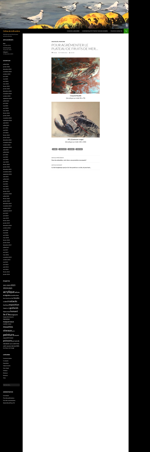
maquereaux (8, 321)
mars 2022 (6, 162)
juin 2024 (5, 103)
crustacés (63, 149)
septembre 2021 (7, 174)
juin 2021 (5, 181)
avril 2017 (5, 252)
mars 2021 (6, 189)
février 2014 (6, 272)
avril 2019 (5, 215)
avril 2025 (5, 81)
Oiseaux (5, 370)
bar (12, 298)
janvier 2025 (6, 88)
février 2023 (6, 135)
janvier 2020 (6, 201)
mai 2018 (5, 233)
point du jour (9, 338)
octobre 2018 (6, 228)
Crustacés (54, 41)
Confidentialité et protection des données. (95, 31)
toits (17, 346)
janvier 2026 (6, 66)
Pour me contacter (116, 31)
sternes (13, 346)
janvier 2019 (6, 223)
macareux (6, 319)
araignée (6, 295)
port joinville (15, 341)
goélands (14, 308)
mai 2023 (5, 130)
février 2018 (6, 240)
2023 (13, 285)
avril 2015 (5, 264)
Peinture (62, 41)
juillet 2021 (6, 179)
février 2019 (6, 220)
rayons (11, 343)
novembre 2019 (7, 206)
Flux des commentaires (9, 400)
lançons (11, 317)
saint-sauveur (7, 346)
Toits (4, 378)
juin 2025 (5, 76)
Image (55, 52)
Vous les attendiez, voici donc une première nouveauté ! (69, 159)
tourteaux (5, 348)
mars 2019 (6, 218)
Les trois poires (7, 48)
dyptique (6, 305)
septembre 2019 (7, 211)
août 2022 (6, 149)
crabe (55, 149)
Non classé (6, 368)
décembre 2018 (7, 225)
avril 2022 (5, 159)
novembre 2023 (7, 118)
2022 (9, 285)
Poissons (5, 375)
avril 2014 (5, 269)
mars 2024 (6, 110)
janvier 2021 (6, 191)
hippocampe (6, 311)
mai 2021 (5, 184)
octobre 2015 (6, 259)
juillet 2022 (6, 152)
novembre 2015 (7, 257)
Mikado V (5, 52)
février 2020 (6, 198)
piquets (16, 335)
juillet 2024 (6, 101)
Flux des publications (8, 398)
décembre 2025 (7, 69)
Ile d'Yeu (7, 314)
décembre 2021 (7, 169)
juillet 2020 (6, 196)
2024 (5, 288)
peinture (79, 149)
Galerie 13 (6, 308)
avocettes (13, 295)
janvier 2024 (6, 115)
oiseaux (7, 330)
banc (17, 295)
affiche (17, 292)
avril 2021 (5, 186)
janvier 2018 (6, 242)
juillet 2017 (6, 247)
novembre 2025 (7, 71)
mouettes (8, 326)
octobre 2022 (6, 145)
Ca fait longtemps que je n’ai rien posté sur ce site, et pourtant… (71, 166)
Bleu (4, 43)
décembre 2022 (7, 140)
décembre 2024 (7, 91)
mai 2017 (5, 250)
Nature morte (6, 365)
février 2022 (6, 164)
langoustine (6, 317)
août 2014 (6, 267)
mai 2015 (5, 262)
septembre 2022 (7, 147)
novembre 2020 (7, 193)
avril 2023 (5, 132)
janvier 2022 (6, 167)
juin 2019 (5, 213)
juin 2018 (5, 230)
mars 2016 (6, 255)
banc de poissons (7, 298)
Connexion (6, 395)
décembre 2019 (7, 203)
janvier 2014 (6, 274)
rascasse (6, 343)
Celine (72, 52)
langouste (14, 315)
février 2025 (6, 86)
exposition (14, 304)
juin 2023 (5, 128)
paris (13, 331)
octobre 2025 (6, 74)
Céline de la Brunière (11, 31)
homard (71, 149)
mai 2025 (5, 79)
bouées (16, 298)
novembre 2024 (7, 93)
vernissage (11, 348)
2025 (10, 288)
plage (4, 338)
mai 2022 (5, 157)
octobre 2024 (6, 96)
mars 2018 (6, 237)
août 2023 (6, 123)
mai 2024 (5, 106)
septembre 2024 (7, 98)
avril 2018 (5, 235)
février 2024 (6, 113)
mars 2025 (6, 84)
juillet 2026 (6, 64)
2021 (5, 285)
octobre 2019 (6, 208)
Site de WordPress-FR (9, 403)
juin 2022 (5, 154)
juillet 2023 (6, 125)
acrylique (9, 291)
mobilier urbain (7, 324)
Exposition (6, 363)
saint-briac (16, 343)
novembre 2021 (7, 171)
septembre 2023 (7, 120)
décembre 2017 (7, 245)
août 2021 (6, 176)
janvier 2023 (6, 137)
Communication (7, 358)
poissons (7, 340)
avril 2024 (5, 108)
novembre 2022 (7, 142)
